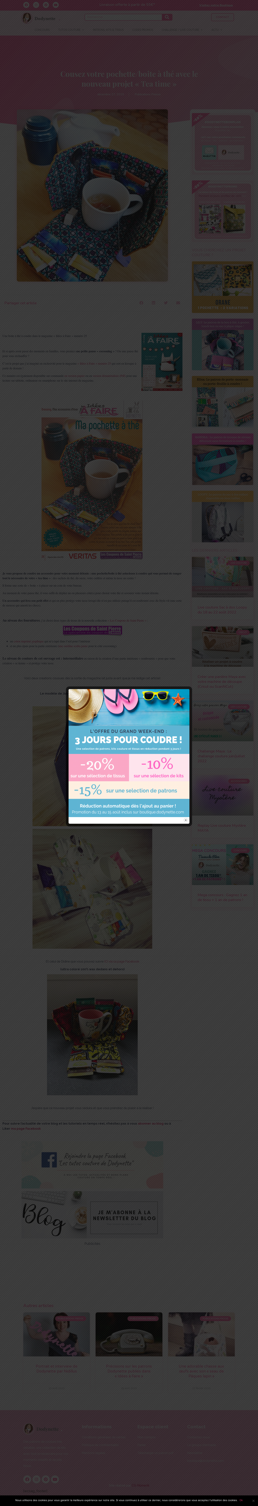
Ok (241, 1500)
